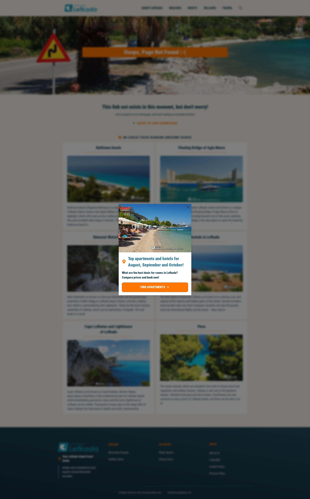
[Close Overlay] (188, 207)
